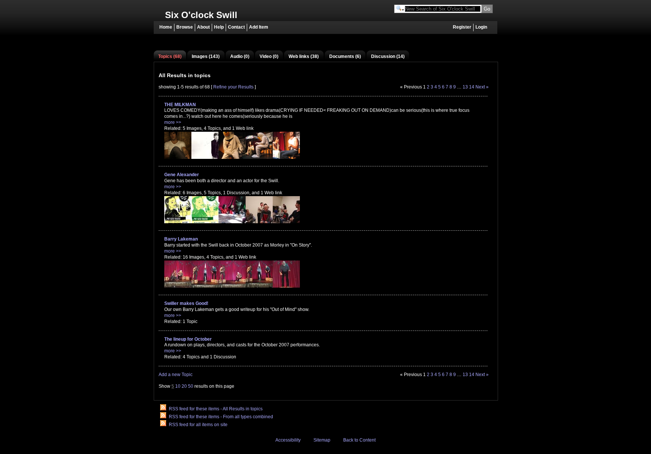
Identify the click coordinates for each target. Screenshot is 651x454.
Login (481, 27)
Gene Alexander (181, 174)
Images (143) (206, 56)
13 (465, 87)
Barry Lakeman (181, 239)
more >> (172, 122)
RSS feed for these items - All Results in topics (216, 408)
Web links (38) (304, 56)
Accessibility (288, 440)
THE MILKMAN (180, 104)
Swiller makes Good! (186, 303)
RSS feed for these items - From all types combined (221, 416)
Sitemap (321, 440)
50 (190, 386)
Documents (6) (345, 56)
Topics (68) (170, 56)
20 (184, 386)
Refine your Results (233, 87)
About (203, 27)
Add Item (258, 27)
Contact (236, 27)
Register (462, 27)
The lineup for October (188, 339)
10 (177, 386)
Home (165, 27)
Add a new (176, 374)
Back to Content (359, 440)
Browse (184, 27)
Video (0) (269, 56)
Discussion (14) (388, 56)
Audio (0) (239, 56)
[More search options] (400, 9)
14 (471, 87)
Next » (482, 87)
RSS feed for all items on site (198, 424)
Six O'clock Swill (201, 15)
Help (219, 27)
